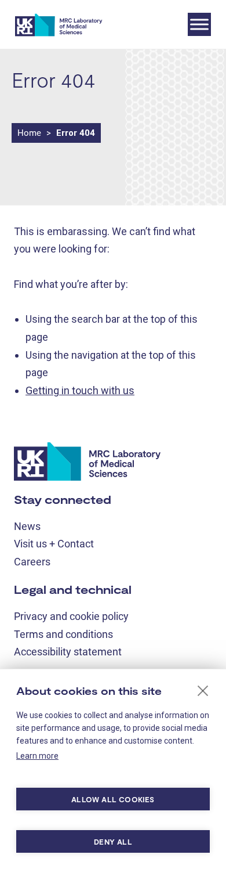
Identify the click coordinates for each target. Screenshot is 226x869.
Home (29, 133)
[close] (203, 690)
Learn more (37, 755)
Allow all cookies (112, 799)
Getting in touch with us (79, 390)
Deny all (113, 841)
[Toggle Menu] (199, 24)
